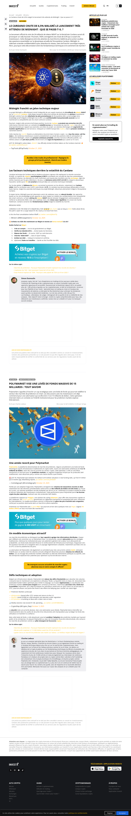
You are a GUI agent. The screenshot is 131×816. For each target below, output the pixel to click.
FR (107, 6)
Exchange (104, 19)
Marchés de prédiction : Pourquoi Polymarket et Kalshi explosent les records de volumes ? (45, 268)
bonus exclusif (57, 222)
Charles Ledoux (20, 404)
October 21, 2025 (35, 148)
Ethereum (54, 498)
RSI (27, 182)
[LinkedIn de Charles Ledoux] (14, 646)
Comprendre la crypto (82, 786)
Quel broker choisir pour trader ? (48, 794)
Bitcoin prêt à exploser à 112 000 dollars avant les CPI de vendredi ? (37, 630)
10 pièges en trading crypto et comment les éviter (111, 58)
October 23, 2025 (42, 483)
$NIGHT (34, 143)
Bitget (24, 225)
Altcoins (26, 15)
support (27, 176)
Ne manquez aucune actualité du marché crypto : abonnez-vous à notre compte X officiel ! (47, 565)
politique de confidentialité (78, 813)
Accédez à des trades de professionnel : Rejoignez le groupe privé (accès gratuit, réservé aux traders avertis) (47, 160)
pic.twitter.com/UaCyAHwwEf (46, 480)
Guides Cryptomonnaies (108, 65)
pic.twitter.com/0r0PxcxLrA (18, 145)
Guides (41, 6)
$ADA (70, 209)
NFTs (10, 799)
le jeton (35, 507)
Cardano (24, 114)
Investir (72, 6)
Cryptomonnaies (52, 6)
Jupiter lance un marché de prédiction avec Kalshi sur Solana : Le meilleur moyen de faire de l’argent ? (49, 633)
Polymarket (13, 467)
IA (9, 801)
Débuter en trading (43, 789)
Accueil (11, 15)
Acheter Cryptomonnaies (45, 786)
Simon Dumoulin (21, 50)
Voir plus (97, 84)
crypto (71, 125)
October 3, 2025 (38, 606)
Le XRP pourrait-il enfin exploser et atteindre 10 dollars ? (109, 37)
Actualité (33, 6)
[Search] (104, 6)
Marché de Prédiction (27, 379)
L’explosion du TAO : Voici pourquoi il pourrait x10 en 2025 (34, 270)
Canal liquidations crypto (84, 794)
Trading (63, 6)
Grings (84, 404)
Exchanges (12, 794)
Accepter (122, 813)
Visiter (115, 83)
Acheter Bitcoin (89, 6)
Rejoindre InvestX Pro (105, 139)
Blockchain (12, 796)
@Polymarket (15, 595)
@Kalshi (14, 597)
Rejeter (110, 813)
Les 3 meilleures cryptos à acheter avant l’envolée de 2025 (110, 48)
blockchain (17, 114)
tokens (78, 112)
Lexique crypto (80, 789)
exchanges (74, 178)
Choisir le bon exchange (83, 791)
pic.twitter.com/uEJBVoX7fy (48, 214)
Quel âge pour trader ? (44, 791)
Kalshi (73, 550)
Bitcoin (34, 185)
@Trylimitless (15, 599)
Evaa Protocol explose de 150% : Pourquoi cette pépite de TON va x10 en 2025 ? (41, 272)
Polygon (31, 498)
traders (62, 129)
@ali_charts (53, 209)
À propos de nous (115, 786)
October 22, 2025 (38, 218)
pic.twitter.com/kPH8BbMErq (54, 603)
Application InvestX (115, 791)
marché (24, 134)
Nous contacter (114, 789)
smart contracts (28, 499)
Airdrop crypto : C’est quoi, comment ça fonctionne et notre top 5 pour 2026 (110, 68)
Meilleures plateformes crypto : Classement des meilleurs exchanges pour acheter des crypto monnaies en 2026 (110, 24)
